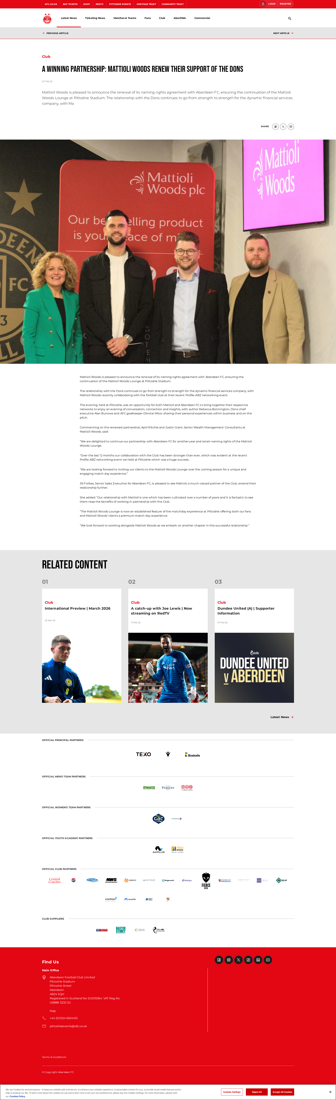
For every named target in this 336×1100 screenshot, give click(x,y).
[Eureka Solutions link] (215, 930)
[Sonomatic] (130, 880)
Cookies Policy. (18, 1096)
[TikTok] (248, 960)
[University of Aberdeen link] (224, 880)
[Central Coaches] (54, 880)
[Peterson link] (177, 818)
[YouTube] (268, 960)
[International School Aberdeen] (187, 899)
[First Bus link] (187, 880)
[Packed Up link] (281, 880)
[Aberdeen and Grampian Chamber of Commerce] (149, 899)
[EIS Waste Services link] (149, 788)
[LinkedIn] (258, 960)
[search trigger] (290, 18)
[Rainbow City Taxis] (92, 880)
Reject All (257, 1091)
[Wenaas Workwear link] (177, 930)
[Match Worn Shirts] (111, 880)
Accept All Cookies (282, 1091)
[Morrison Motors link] (139, 930)
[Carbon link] (111, 899)
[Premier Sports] (234, 930)
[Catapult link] (196, 930)
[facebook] (275, 126)
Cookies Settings (232, 1091)
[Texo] (143, 754)
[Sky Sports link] (101, 930)
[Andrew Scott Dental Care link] (243, 880)
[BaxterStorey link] (120, 930)
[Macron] (168, 754)
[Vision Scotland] (224, 899)
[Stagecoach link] (168, 880)
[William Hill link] (158, 930)
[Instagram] (229, 960)
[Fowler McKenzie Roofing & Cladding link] (177, 849)
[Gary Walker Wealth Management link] (149, 880)
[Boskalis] (192, 754)
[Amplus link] (158, 849)
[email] (291, 126)
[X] (238, 960)
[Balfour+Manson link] (262, 880)
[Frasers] (168, 788)
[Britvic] (73, 880)
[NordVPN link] (130, 899)
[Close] (330, 1092)
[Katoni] (205, 899)
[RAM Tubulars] (187, 788)
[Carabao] (168, 899)
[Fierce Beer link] (205, 880)
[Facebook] (219, 960)
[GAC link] (158, 818)
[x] (283, 126)
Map (53, 1011)
